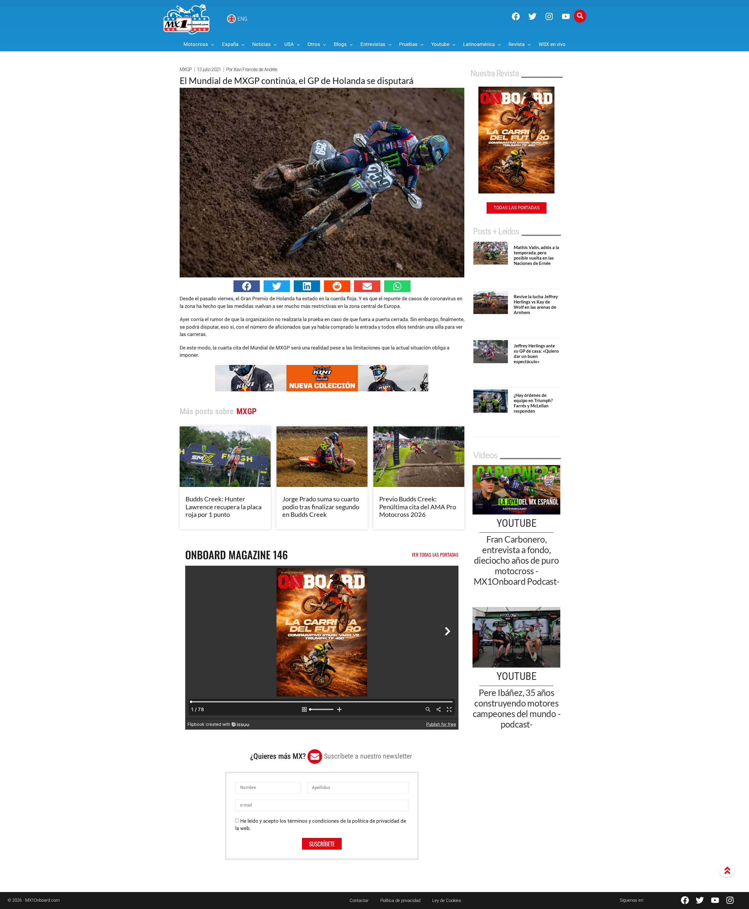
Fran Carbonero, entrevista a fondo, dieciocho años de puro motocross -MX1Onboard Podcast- (516, 560)
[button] (246, 286)
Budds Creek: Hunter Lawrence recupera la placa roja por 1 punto (223, 506)
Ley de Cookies (446, 900)
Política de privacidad (400, 900)
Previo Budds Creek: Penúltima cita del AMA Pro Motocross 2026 (417, 506)
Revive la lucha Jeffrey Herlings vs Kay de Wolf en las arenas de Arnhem (536, 304)
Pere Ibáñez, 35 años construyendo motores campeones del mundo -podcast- (516, 708)
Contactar (359, 900)
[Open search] (580, 16)
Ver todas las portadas (435, 554)
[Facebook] (516, 16)
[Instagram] (549, 16)
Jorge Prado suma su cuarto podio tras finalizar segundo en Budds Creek (320, 506)
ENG (243, 18)
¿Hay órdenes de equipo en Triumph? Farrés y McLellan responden (533, 403)
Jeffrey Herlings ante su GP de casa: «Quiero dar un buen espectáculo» (536, 353)
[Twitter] (532, 16)
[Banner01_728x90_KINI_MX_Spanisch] (321, 389)
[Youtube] (566, 16)
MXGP (186, 69)
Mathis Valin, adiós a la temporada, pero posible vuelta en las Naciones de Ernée (536, 255)
